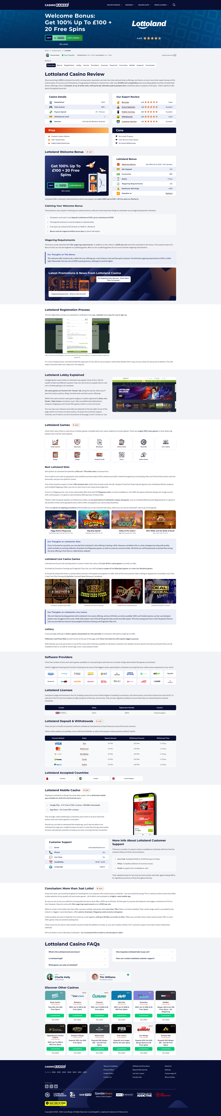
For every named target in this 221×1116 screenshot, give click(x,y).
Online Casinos (56, 50)
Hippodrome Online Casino (55, 1036)
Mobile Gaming (128, 112)
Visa (84, 743)
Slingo (77, 459)
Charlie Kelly (54, 55)
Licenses (104, 65)
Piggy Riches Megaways (61, 531)
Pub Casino (121, 1035)
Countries (123, 65)
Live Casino (166, 447)
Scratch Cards (99, 459)
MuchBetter (84, 754)
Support (140, 65)
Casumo (99, 1002)
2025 (59, 1072)
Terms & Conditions (111, 1066)
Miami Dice (99, 1035)
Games (86, 65)
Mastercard (84, 749)
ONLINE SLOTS (143, 5)
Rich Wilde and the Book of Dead (160, 531)
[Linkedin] (56, 1086)
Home (47, 50)
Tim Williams (107, 977)
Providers (95, 65)
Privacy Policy (109, 1070)
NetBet (166, 1002)
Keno (122, 459)
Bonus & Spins (170, 1077)
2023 (69, 1072)
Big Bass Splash (94, 531)
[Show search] (174, 5)
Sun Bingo (143, 1035)
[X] (51, 1086)
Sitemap (168, 1070)
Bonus (59, 65)
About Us (168, 1066)
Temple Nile (166, 1035)
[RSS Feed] (47, 1086)
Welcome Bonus (129, 164)
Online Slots (121, 447)
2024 (64, 1072)
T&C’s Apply (63, 44)
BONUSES (129, 5)
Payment (113, 65)
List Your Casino (138, 1073)
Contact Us (108, 1077)
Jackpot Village (77, 1035)
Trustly (84, 759)
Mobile (132, 65)
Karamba (144, 1002)
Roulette (144, 447)
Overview (51, 65)
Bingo (55, 459)
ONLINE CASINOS (113, 5)
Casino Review (55, 1004)
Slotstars (77, 1002)
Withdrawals (127, 117)
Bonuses (125, 102)
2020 (85, 1072)
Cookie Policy (108, 1073)
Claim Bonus (55, 1015)
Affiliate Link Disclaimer (141, 1066)
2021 (79, 1072)
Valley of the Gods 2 (127, 531)
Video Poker (143, 459)
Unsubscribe (137, 1077)
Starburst (169, 193)
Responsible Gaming (140, 1070)
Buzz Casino (55, 1002)
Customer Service (129, 121)
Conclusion (150, 65)
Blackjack (99, 447)
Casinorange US (170, 1073)
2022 (74, 1072)
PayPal (84, 764)
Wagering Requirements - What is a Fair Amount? (68, 294)
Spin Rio (121, 1002)
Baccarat (77, 447)
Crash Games (55, 447)
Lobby (78, 65)
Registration (69, 65)
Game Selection (128, 107)
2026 (54, 1072)
